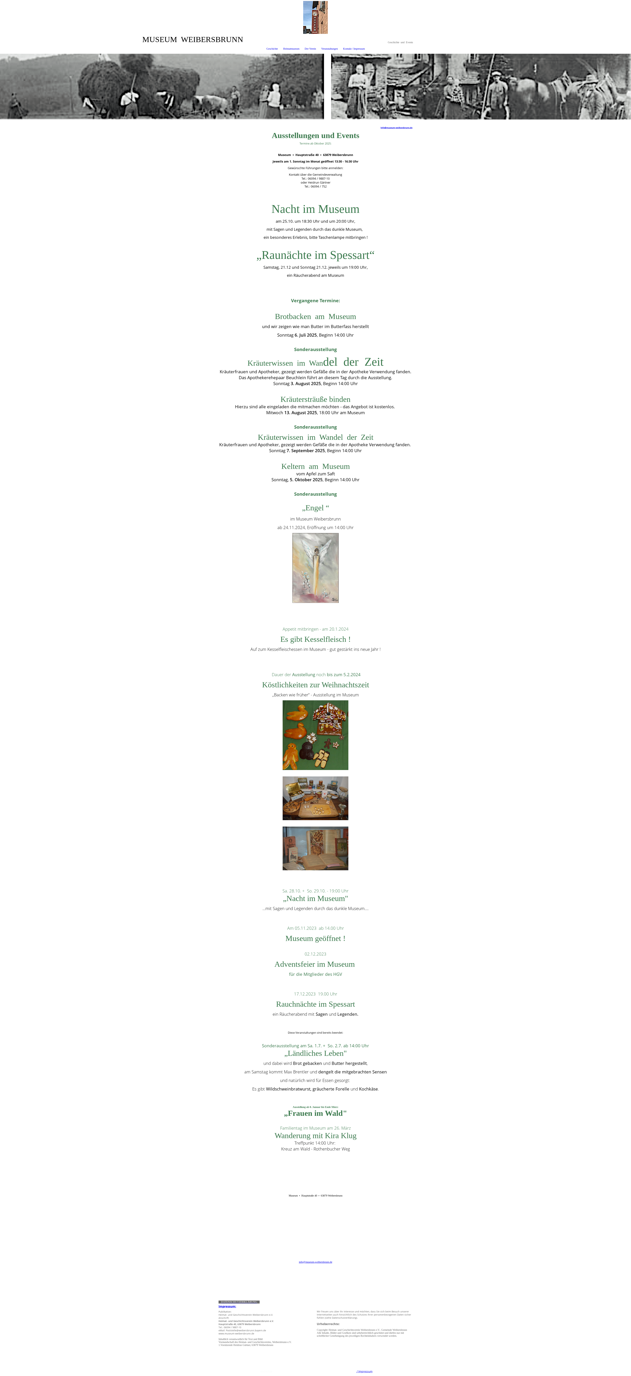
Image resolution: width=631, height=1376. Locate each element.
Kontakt (351, 1371)
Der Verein (310, 48)
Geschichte (272, 48)
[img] (315, 17)
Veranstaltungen (329, 48)
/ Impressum (364, 1371)
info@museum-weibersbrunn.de (315, 1262)
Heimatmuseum (291, 48)
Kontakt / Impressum (354, 48)
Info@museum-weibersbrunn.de (396, 127)
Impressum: (227, 1306)
